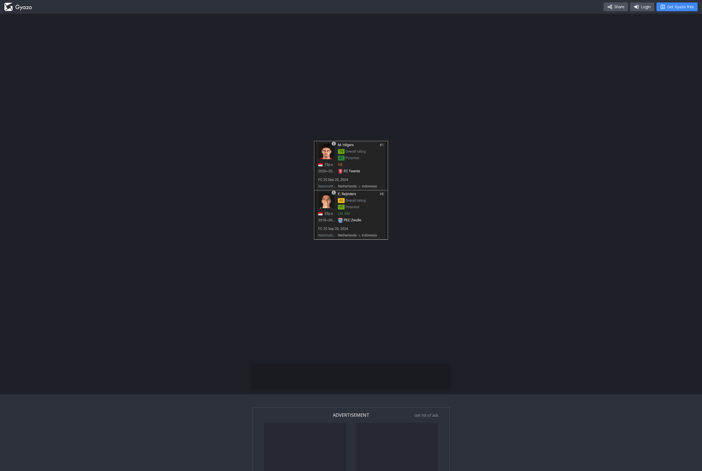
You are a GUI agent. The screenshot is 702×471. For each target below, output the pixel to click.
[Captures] (18, 7)
